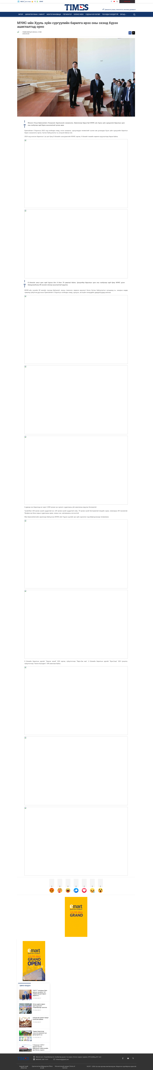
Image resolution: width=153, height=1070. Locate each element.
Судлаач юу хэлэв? (93, 14)
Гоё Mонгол (67, 14)
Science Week (78, 14)
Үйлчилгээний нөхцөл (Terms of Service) (65, 1067)
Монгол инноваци (54, 14)
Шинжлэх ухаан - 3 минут (35, 14)
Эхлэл (20, 14)
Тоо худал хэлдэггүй (110, 14)
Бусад (122, 14)
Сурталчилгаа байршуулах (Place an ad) (42, 1067)
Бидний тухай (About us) (23, 1067)
